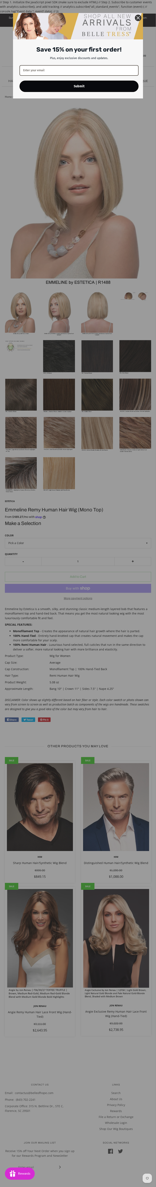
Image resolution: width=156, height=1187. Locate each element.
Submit (79, 86)
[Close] (138, 18)
